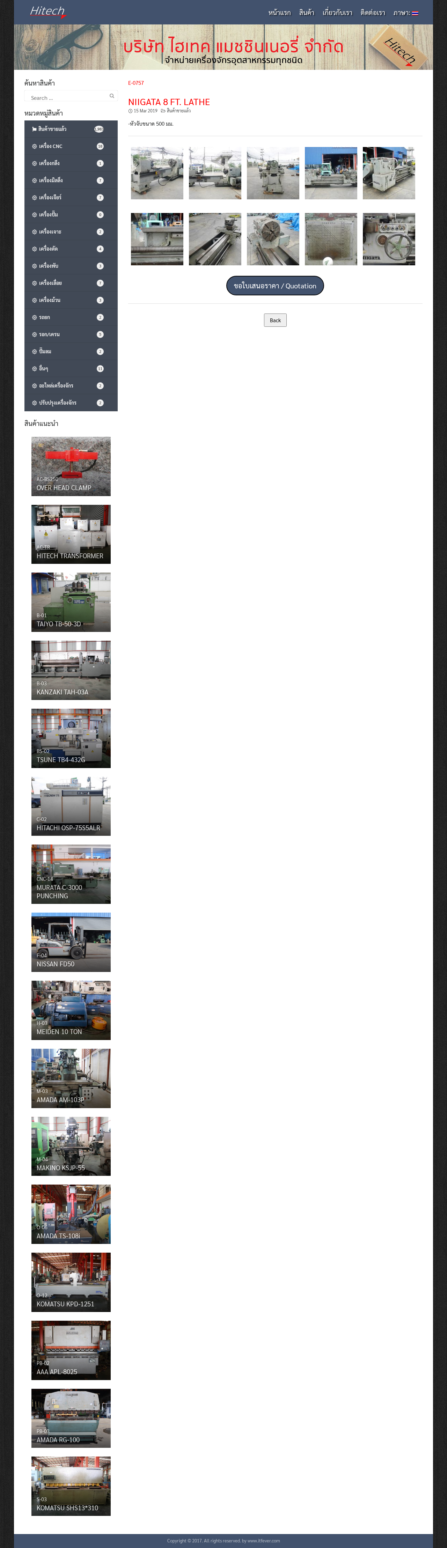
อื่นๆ (69, 368)
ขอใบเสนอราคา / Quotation (275, 285)
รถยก (69, 317)
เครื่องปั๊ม (69, 214)
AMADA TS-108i (58, 1235)
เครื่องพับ (69, 266)
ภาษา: (403, 12)
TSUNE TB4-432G (61, 759)
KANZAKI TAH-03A (62, 691)
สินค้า (306, 12)
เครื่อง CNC (69, 146)
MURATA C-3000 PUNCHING (59, 891)
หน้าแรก (280, 12)
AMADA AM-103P (61, 1099)
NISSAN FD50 (55, 963)
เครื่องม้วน (69, 300)
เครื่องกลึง (69, 163)
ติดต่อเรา (373, 12)
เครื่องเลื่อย (69, 283)
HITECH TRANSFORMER (70, 555)
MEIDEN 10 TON (59, 1031)
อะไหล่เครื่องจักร (69, 385)
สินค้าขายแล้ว (179, 110)
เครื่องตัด (69, 248)
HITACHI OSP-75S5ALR (68, 827)
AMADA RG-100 (58, 1439)
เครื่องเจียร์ (69, 197)
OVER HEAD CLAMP (64, 487)
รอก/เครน (69, 334)
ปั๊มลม (69, 351)
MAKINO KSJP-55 (61, 1167)
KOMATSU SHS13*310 (67, 1507)
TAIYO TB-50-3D (59, 623)
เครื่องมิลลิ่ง (69, 180)
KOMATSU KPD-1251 (65, 1303)
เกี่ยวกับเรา (337, 12)
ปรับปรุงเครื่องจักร (69, 402)
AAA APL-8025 (57, 1371)
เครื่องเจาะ (69, 231)
